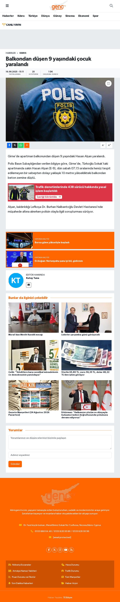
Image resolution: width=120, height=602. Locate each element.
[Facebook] (48, 549)
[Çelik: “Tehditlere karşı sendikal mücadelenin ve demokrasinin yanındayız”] (33, 355)
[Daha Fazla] (26, 145)
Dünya (45, 16)
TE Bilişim (67, 597)
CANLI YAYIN (13, 24)
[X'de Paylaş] (15, 145)
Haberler (8, 16)
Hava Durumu (72, 565)
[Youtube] (65, 549)
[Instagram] (60, 549)
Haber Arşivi (71, 583)
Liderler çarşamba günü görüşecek (80, 335)
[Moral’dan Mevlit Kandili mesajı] (33, 317)
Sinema (70, 16)
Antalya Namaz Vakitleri (25, 571)
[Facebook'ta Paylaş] (9, 145)
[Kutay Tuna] (15, 280)
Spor (96, 16)
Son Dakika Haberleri (22, 583)
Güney (57, 16)
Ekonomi (83, 16)
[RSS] (71, 549)
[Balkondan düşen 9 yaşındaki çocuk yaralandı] (60, 109)
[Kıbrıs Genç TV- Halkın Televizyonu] (58, 5)
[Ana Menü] (7, 6)
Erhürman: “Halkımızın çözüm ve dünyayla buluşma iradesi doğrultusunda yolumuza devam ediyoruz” (84, 415)
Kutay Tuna (32, 278)
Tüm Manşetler (72, 577)
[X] (54, 549)
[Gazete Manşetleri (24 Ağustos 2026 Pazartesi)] (33, 395)
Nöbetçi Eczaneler (21, 565)
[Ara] (111, 6)
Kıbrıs (21, 16)
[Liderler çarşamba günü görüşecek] (86, 317)
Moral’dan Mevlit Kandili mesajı (25, 335)
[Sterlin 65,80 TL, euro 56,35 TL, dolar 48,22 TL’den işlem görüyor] (86, 355)
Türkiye (33, 16)
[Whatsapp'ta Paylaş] (21, 145)
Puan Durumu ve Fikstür (23, 577)
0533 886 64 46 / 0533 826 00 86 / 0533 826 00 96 (62, 531)
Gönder (15, 464)
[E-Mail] (28, 285)
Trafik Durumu (72, 571)
